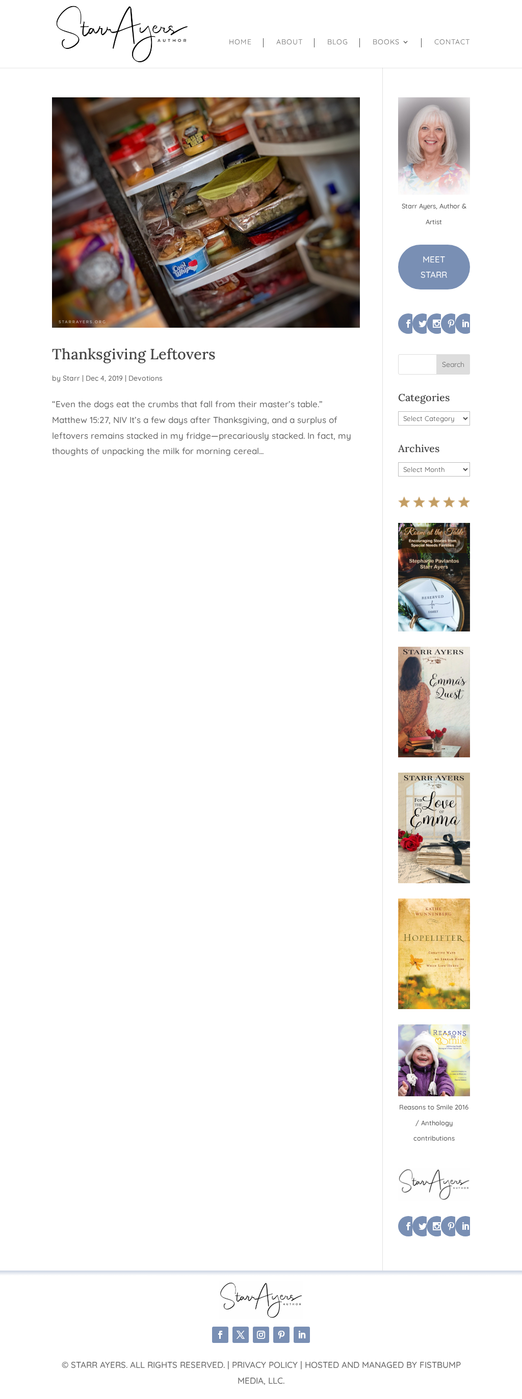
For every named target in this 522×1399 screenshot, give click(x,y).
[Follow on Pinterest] (281, 1335)
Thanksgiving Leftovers (134, 354)
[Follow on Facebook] (220, 1335)
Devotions (145, 378)
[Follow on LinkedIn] (302, 1335)
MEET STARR (434, 267)
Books (386, 42)
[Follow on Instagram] (261, 1335)
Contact (452, 42)
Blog (337, 42)
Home (240, 42)
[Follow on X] (240, 1335)
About (289, 42)
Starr (71, 378)
